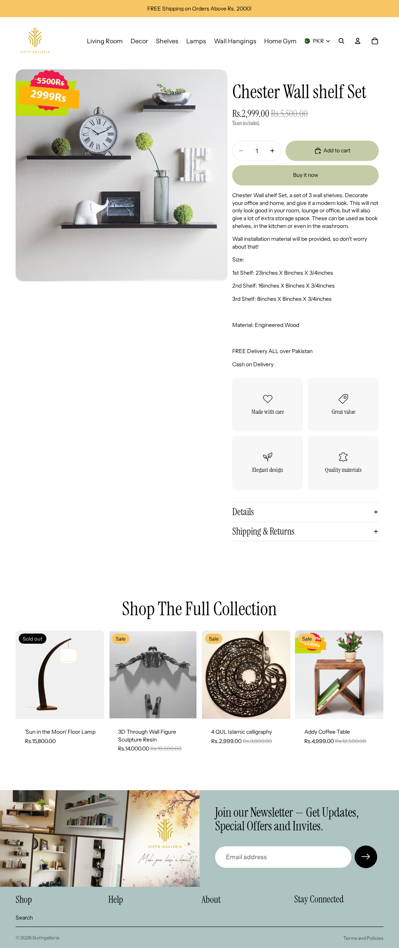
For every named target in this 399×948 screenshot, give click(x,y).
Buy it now (305, 174)
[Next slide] (188, 674)
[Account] (357, 40)
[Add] (278, 707)
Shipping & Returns (263, 531)
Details (243, 512)
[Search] (341, 40)
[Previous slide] (117, 674)
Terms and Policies (363, 938)
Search (24, 917)
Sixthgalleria (45, 938)
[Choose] (185, 707)
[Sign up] (366, 857)
